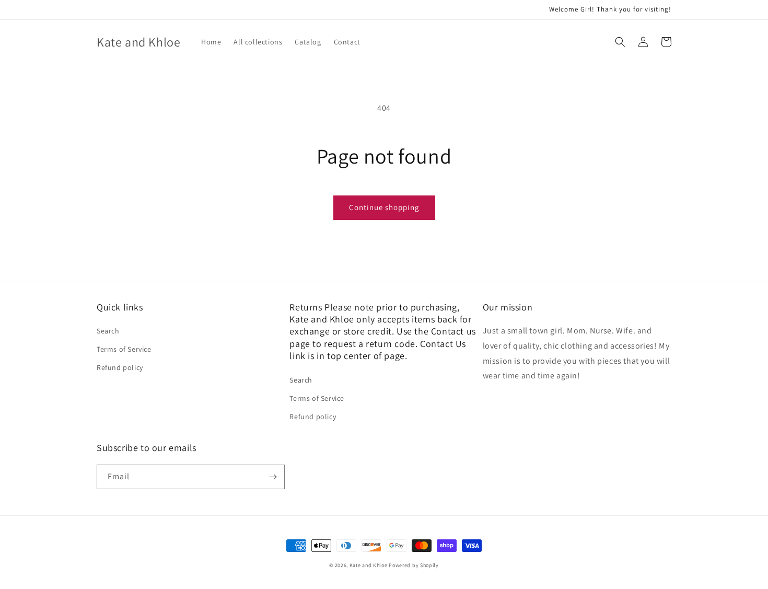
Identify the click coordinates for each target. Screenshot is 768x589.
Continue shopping (384, 207)
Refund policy (120, 367)
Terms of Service (124, 349)
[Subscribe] (272, 477)
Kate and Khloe (369, 565)
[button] (620, 41)
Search (108, 331)
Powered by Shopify (414, 565)
